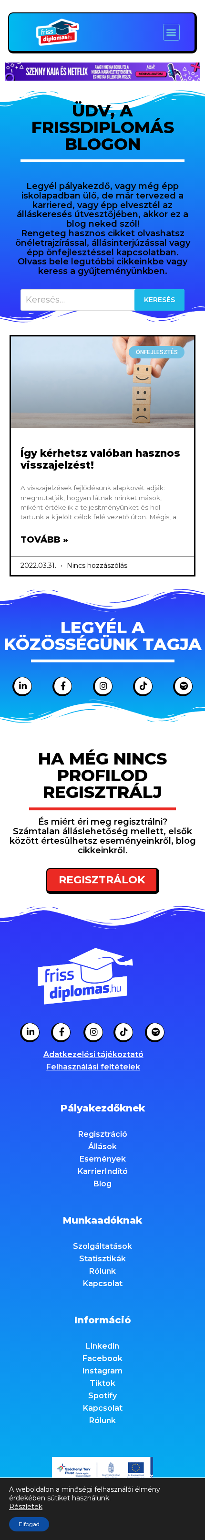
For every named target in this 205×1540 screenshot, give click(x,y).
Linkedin (102, 1346)
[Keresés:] (102, 300)
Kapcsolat (103, 1283)
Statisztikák (102, 1258)
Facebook (102, 1358)
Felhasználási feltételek (93, 1066)
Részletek (25, 1506)
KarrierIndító (103, 1171)
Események (103, 1158)
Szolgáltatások (102, 1246)
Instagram (102, 1370)
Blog (102, 1183)
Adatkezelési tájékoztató (93, 1054)
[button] (171, 32)
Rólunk (102, 1271)
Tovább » (44, 539)
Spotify (102, 1395)
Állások (102, 1146)
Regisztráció (102, 1134)
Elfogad (29, 1524)
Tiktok (102, 1383)
